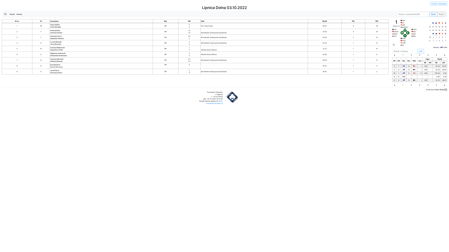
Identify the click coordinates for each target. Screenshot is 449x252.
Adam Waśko (55, 25)
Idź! (420, 51)
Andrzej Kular (55, 30)
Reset (441, 14)
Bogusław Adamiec (57, 38)
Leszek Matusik (56, 42)
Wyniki (12, 14)
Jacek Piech (54, 70)
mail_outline (445, 89)
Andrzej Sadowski (56, 59)
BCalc (221, 101)
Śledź (433, 14)
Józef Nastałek (55, 27)
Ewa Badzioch (55, 65)
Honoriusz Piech (56, 73)
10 (41, 26)
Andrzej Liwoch (56, 36)
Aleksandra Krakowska (58, 55)
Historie (19, 14)
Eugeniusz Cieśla (56, 50)
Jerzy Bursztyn (55, 44)
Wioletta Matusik (56, 61)
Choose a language (438, 4)
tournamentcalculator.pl (214, 103)
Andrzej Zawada (56, 33)
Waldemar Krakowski (57, 53)
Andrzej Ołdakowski (57, 48)
